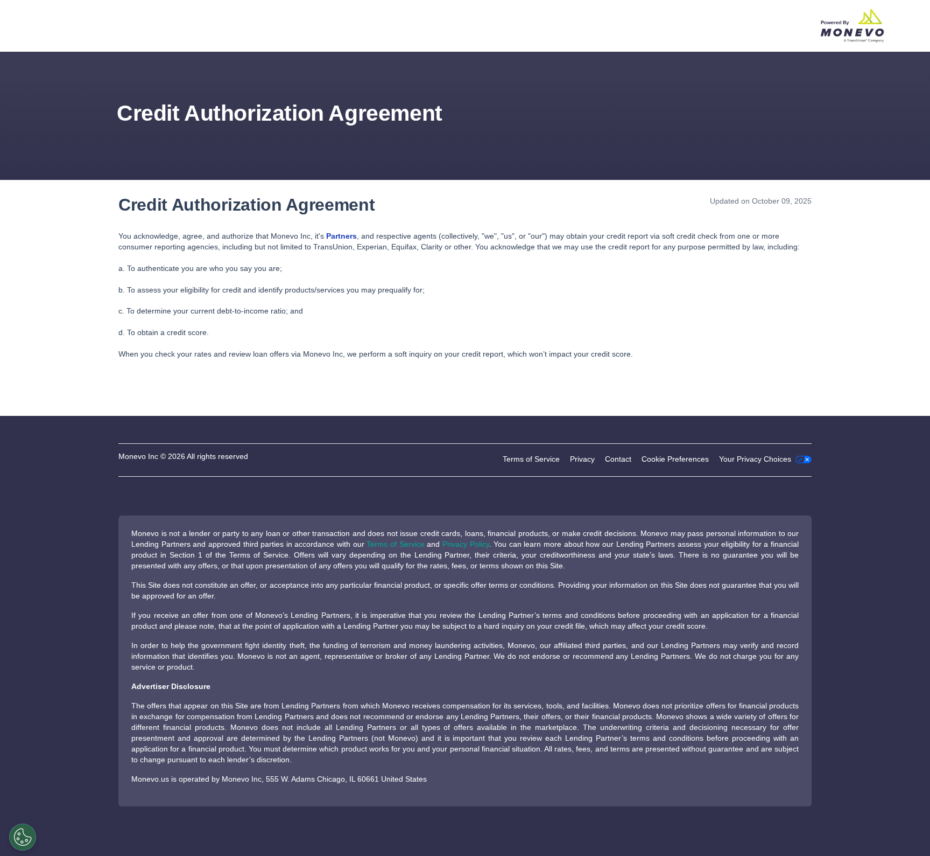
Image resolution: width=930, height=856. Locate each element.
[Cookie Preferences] (22, 837)
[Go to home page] (848, 26)
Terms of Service (531, 459)
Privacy (582, 459)
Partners (341, 236)
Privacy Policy (465, 544)
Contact (618, 459)
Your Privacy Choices (756, 459)
